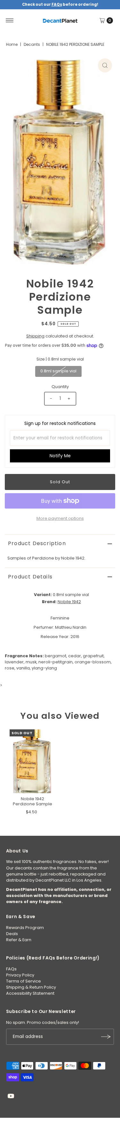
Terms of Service (23, 981)
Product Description (37, 543)
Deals (12, 933)
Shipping (35, 336)
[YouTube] (11, 1097)
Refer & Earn (18, 939)
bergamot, (56, 656)
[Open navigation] (10, 20)
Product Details (30, 576)
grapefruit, (94, 656)
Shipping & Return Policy (31, 987)
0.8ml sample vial (58, 371)
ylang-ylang (44, 668)
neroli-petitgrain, (56, 662)
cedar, (75, 656)
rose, (10, 668)
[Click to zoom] (105, 65)
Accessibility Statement (30, 993)
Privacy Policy (20, 975)
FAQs (11, 969)
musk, (31, 662)
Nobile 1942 (69, 601)
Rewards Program (25, 927)
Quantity (60, 386)
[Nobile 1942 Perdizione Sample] (32, 761)
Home (12, 44)
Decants (32, 44)
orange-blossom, (93, 662)
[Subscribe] (106, 1037)
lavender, (15, 662)
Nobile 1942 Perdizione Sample (32, 801)
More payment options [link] (60, 518)
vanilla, (23, 668)
